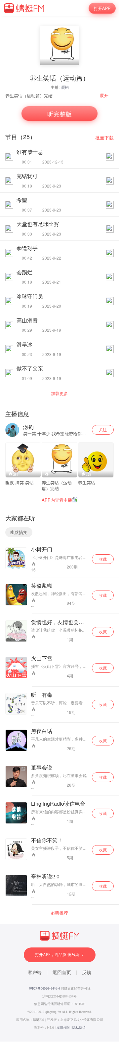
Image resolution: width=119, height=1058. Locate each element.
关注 (103, 429)
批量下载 (104, 138)
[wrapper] (59, 529)
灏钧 (65, 87)
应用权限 (63, 1027)
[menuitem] (107, 95)
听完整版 (59, 113)
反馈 (86, 972)
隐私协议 (79, 1027)
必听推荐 (59, 913)
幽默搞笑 (18, 532)
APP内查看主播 (57, 500)
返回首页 (62, 972)
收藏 (103, 559)
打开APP (102, 8)
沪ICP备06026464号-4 (44, 988)
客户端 (35, 972)
